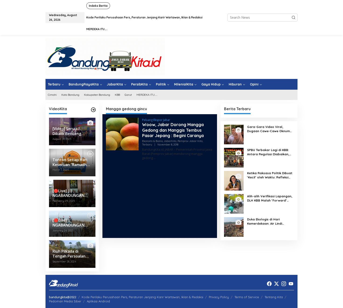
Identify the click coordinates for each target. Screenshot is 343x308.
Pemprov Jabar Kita (190, 141)
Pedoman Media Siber (65, 301)
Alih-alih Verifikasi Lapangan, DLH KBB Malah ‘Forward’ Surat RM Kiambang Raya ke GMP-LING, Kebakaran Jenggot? (269, 198)
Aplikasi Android (98, 301)
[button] (294, 17)
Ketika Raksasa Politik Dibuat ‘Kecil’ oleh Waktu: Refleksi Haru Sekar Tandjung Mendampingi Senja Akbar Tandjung (269, 175)
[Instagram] (284, 284)
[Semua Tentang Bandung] (105, 56)
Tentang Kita (274, 297)
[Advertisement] (160, 201)
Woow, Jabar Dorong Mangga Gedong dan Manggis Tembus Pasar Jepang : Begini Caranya (173, 130)
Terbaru (147, 144)
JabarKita (170, 141)
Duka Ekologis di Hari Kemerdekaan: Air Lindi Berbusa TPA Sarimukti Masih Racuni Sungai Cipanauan (269, 221)
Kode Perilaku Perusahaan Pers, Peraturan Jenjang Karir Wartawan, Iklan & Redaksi (142, 297)
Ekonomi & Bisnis (152, 141)
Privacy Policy (219, 297)
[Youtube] (291, 284)
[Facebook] (269, 284)
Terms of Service (246, 297)
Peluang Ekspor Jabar (156, 120)
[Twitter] (276, 284)
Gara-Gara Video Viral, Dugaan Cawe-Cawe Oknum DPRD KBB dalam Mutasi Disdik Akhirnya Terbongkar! (268, 129)
